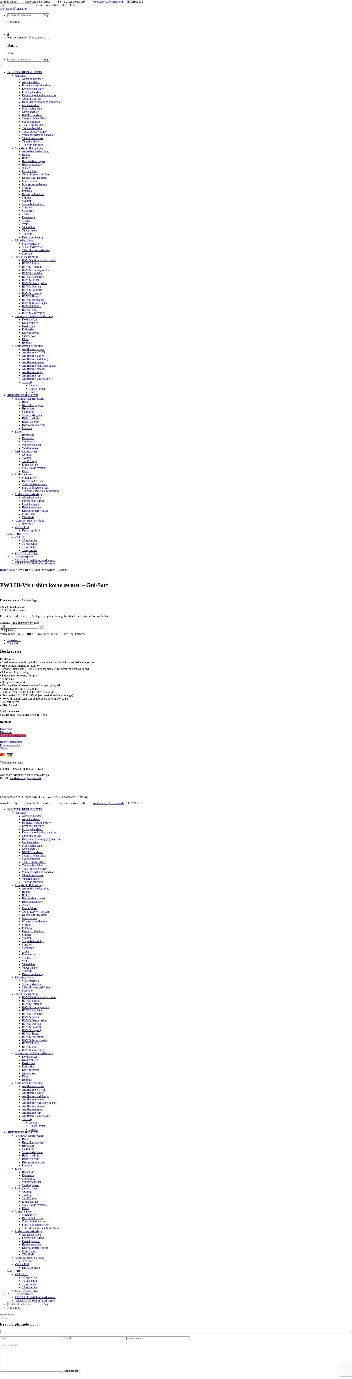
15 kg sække (29, 1284)
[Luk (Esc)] (12, 1314)
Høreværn (28, 1145)
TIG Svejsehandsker (34, 862)
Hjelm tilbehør (30, 1158)
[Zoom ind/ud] (1, 1314)
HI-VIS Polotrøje (32, 1026)
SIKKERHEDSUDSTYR (22, 1132)
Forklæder (28, 1066)
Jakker (26, 905)
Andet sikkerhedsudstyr (28, 1231)
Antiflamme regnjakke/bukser (39, 1102)
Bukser (26, 891)
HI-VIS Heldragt (32, 1003)
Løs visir (27, 1165)
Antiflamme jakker (33, 1092)
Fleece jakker (29, 908)
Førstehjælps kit (31, 1241)
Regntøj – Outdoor (33, 931)
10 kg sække (29, 1277)
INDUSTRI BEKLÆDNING (24, 809)
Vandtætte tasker (31, 1181)
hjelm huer (28, 1148)
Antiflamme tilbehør (33, 1106)
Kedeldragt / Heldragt (34, 914)
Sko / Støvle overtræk (34, 1204)
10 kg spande (29, 1280)
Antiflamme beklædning (29, 1083)
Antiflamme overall (33, 1099)
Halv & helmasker (32, 1218)
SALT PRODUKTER (20, 1270)
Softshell (27, 944)
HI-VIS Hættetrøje (33, 1013)
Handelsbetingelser (11, 741)
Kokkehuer (28, 1063)
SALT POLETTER (26, 1290)
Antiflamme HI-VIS (33, 1089)
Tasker (18, 1168)
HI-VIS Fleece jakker (34, 1020)
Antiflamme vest (31, 1112)
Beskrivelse (14, 640)
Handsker (20, 812)
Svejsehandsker (31, 858)
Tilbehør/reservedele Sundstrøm (40, 1228)
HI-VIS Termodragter (34, 1040)
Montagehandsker (32, 845)
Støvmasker (29, 1214)
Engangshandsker (32, 829)
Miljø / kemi (29, 1251)
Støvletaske (28, 1178)
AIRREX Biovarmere (20, 1293)
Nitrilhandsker (30, 848)
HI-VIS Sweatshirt (33, 1036)
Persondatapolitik (10, 745)
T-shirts (26, 957)
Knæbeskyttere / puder (35, 1247)
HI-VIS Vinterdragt (33, 1050)
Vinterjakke (28, 964)
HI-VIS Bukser (31, 1000)
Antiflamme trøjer (32, 1109)
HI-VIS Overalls (31, 1023)
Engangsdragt (30, 1201)
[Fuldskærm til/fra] (5, 1314)
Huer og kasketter (32, 901)
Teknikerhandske (32, 865)
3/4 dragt (27, 1195)
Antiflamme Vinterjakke (36, 1115)
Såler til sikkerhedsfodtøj (36, 987)
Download (6, 729)
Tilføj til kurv (8, 630)
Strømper (27, 990)
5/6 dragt (27, 1191)
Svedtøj (26, 937)
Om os (4, 748)
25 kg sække (29, 1287)
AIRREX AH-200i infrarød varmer (35, 1297)
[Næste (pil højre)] (5, 1318)
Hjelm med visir (31, 1155)
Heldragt (27, 1079)
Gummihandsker (31, 835)
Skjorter (26, 934)
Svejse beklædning (33, 941)
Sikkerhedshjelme (32, 1152)
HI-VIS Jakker (30, 1017)
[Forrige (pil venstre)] (1, 1318)
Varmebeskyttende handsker (38, 872)
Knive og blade (31, 1267)
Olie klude (28, 1254)
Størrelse (5, 622)
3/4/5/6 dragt (29, 1198)
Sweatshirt (28, 947)
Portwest (80, 633)
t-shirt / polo (29, 1073)
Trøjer (25, 951)
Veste (25, 961)
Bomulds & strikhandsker (37, 822)
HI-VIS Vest (29, 1046)
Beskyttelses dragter (33, 898)
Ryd (36, 622)
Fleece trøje (28, 954)
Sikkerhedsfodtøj (24, 977)
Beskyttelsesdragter (26, 1188)
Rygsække (28, 1175)
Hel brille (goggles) (33, 1142)
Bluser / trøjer (37, 1125)
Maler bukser (29, 918)
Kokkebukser (30, 1059)
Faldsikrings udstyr (33, 1237)
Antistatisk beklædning (35, 888)
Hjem (3, 569)
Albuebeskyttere (31, 1234)
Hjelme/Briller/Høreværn (29, 1135)
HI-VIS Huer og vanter (35, 1007)
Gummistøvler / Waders (35, 911)
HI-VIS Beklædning (26, 994)
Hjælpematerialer (32, 1244)
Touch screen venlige (34, 868)
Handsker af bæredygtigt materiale (42, 839)
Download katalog (32, 974)
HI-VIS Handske (32, 1010)
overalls (26, 924)
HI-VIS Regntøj (31, 1030)
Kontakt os (13, 1307)
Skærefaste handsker (34, 855)
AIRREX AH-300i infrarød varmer (35, 1300)
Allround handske (32, 816)
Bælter (26, 895)
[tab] (179, 640)
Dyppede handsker (33, 825)
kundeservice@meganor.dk (108, 1)
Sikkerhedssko (30, 980)
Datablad (12, 643)
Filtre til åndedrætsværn (35, 1224)
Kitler (25, 1076)
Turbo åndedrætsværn (34, 1221)
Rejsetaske (28, 1172)
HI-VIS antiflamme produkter (39, 997)
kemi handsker (30, 842)
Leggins (34, 1122)
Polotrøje (27, 928)
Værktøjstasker (30, 1185)
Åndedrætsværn (24, 1211)
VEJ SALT (21, 1274)
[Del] (8, 1314)
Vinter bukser (30, 967)
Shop (12, 569)
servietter (27, 1261)
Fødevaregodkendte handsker (39, 832)
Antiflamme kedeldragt (35, 1096)
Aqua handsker (31, 819)
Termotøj (27, 1119)
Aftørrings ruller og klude (29, 1257)
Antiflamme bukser (33, 1086)
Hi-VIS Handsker (32, 852)
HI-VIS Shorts (30, 1033)
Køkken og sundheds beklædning (34, 1053)
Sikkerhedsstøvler (32, 984)
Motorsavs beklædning (35, 921)
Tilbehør (27, 970)
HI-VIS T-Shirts (59, 633)
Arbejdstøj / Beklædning (29, 885)
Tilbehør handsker (32, 881)
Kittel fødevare (30, 1069)
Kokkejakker (29, 1056)
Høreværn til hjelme (33, 1162)
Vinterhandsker (31, 878)
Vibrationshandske (32, 875)
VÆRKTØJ (22, 1264)
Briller (25, 1139)
